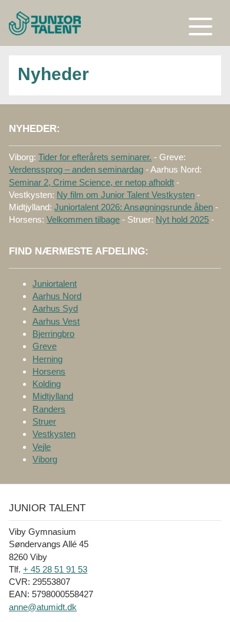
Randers (48, 409)
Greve (44, 346)
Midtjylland (52, 396)
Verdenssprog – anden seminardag (76, 169)
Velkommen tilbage (83, 219)
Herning (47, 359)
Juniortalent (54, 284)
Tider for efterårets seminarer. (95, 157)
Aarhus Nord (56, 296)
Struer (44, 421)
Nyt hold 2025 (182, 219)
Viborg (44, 459)
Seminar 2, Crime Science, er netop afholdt (91, 182)
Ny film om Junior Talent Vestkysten (126, 195)
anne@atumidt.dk (43, 607)
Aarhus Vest (56, 321)
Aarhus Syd (55, 308)
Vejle (41, 447)
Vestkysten (53, 434)
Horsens (48, 371)
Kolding (46, 384)
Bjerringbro (53, 334)
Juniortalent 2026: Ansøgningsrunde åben (133, 207)
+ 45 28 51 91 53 (55, 569)
